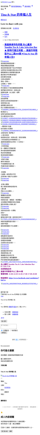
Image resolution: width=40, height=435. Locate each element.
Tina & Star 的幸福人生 (16, 14)
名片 (5, 36)
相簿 (5, 32)
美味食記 (15, 312)
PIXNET (9, 407)
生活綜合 (16, 28)
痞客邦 (11, 307)
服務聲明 (20, 409)
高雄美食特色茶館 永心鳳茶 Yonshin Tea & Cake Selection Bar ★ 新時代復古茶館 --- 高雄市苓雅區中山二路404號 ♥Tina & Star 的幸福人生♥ (20, 50)
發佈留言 (3, 332)
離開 (10, 431)
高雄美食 (15, 314)
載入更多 (3, 321)
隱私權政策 (33, 407)
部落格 (6, 34)
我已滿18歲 (4, 431)
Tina (2, 296)
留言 (14, 307)
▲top (2, 317)
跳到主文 (4, 20)
